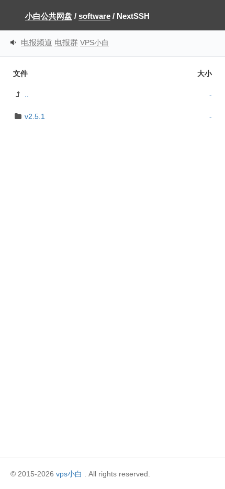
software (94, 16)
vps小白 (69, 474)
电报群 (66, 42)
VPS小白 (94, 42)
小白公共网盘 (48, 16)
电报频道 (36, 42)
